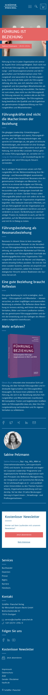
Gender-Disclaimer (10, 679)
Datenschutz (7, 672)
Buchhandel (7, 568)
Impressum (7, 669)
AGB (4, 676)
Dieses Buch (7, 383)
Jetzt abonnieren (24, 535)
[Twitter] (11, 422)
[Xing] (18, 422)
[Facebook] (3, 422)
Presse (5, 576)
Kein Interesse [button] (24, 542)
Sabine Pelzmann (11, 461)
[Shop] (43, 6)
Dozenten (6, 572)
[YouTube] (13, 640)
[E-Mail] (34, 422)
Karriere (5, 584)
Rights (4, 580)
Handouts (6, 588)
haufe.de (6, 683)
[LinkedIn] (26, 422)
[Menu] (30, 6)
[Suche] (36, 6)
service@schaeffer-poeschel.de (19, 619)
